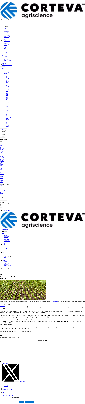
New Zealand (7, 86)
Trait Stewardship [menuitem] (6, 262)
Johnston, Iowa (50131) (4, 200)
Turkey (7, 109)
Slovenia (7, 107)
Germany (1, 167)
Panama (7, 120)
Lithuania (7, 100)
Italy (6, 99)
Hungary (7, 97)
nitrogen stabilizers (55, 301)
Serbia (6, 105)
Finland (7, 94)
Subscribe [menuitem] (5, 49)
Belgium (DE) (8, 89)
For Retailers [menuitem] (5, 254)
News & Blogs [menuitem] (4, 47)
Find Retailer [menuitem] (6, 56)
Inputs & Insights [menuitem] (8, 50)
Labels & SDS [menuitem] (4, 39)
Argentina (7, 112)
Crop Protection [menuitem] (6, 234)
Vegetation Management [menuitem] (7, 35)
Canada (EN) (2, 198)
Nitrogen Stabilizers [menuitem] (6, 34)
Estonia (7, 93)
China (6, 75)
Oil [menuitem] (4, 38)
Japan (6, 77)
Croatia (7, 91)
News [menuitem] (5, 48)
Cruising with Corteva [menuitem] (7, 46)
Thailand (7, 83)
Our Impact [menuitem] (5, 45)
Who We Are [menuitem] (4, 40)
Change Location (5, 130)
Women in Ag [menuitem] (6, 250)
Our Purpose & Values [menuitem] (7, 41)
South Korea (7, 81)
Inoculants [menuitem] (5, 238)
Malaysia (7, 79)
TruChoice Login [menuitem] (7, 65)
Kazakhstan (7, 78)
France (7, 95)
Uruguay (7, 123)
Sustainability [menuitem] (6, 246)
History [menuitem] (5, 42)
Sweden (7, 108)
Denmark (7, 92)
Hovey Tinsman (2, 306)
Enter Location (2, 202)
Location (3, 131)
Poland (7, 103)
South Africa (7, 72)
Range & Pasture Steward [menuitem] (9, 54)
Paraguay (7, 121)
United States (2, 66)
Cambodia (7, 74)
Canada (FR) (7, 125)
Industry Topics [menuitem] (6, 57)
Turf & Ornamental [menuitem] (6, 37)
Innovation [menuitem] (5, 43)
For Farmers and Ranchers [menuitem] (7, 53)
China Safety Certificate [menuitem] (7, 60)
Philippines (7, 80)
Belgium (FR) (2, 159)
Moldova (7, 101)
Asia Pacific (5, 73)
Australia (7, 85)
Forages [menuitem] (5, 33)
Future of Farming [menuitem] (6, 44)
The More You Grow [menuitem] (7, 258)
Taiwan (7, 82)
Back (3, 68)
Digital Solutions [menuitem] (6, 31)
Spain (1, 179)
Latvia (1, 171)
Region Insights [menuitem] (6, 61)
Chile (6, 115)
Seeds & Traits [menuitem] (6, 29)
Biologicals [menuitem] (5, 30)
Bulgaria (7, 90)
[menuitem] (5, 28)
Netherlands (7, 102)
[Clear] (0, 204)
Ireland (7, 98)
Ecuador (7, 118)
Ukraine (7, 110)
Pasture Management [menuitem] (7, 36)
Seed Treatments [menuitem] (6, 32)
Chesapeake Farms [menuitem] (6, 59)
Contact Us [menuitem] (3, 64)
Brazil (6, 114)
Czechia (1, 163)
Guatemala (7, 119)
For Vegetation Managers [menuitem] (7, 51)
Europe (5, 87)
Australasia (5, 84)
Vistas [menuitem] (6, 52)
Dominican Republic (8, 117)
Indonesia (7, 76)
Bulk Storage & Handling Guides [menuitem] (8, 58)
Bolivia (7, 113)
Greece (7, 96)
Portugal (1, 175)
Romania (7, 104)
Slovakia (7, 106)
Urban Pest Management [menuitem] (7, 242)
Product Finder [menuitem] (4, 63)
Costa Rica (7, 116)
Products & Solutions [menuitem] (5, 24)
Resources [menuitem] (3, 55)
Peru (6, 122)
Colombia (1, 188)
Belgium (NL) (8, 88)
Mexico (1, 192)
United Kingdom (8, 111)
